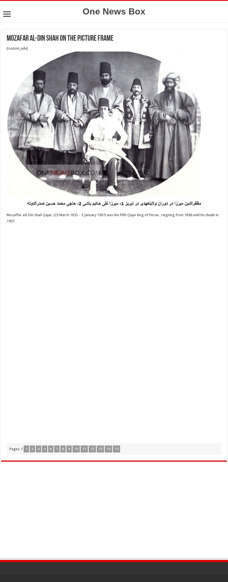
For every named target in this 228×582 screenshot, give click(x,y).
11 (84, 449)
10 (76, 449)
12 (92, 449)
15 (116, 449)
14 (108, 449)
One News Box (114, 11)
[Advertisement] (114, 269)
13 (100, 449)
